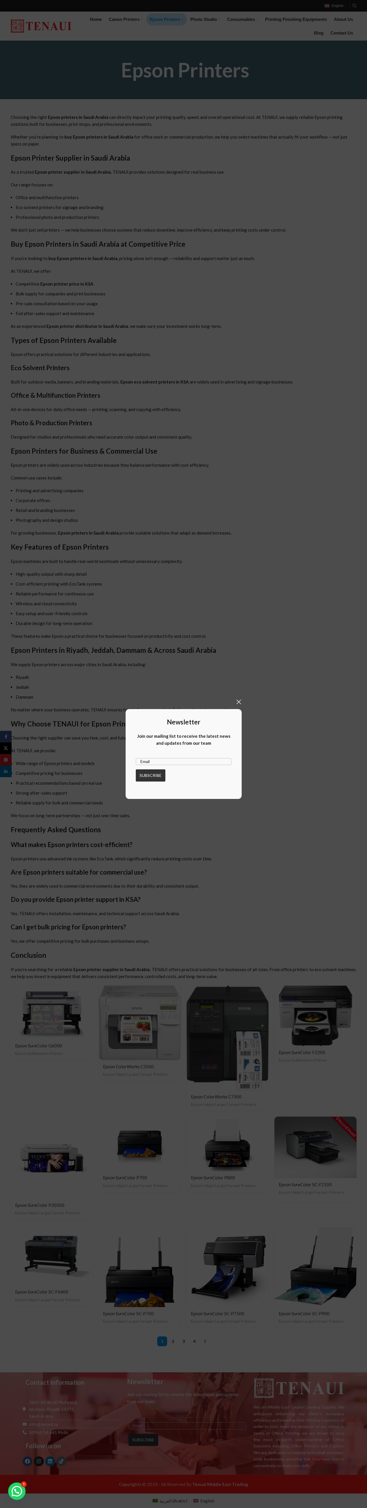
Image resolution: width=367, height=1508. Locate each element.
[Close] (239, 702)
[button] (17, 1491)
